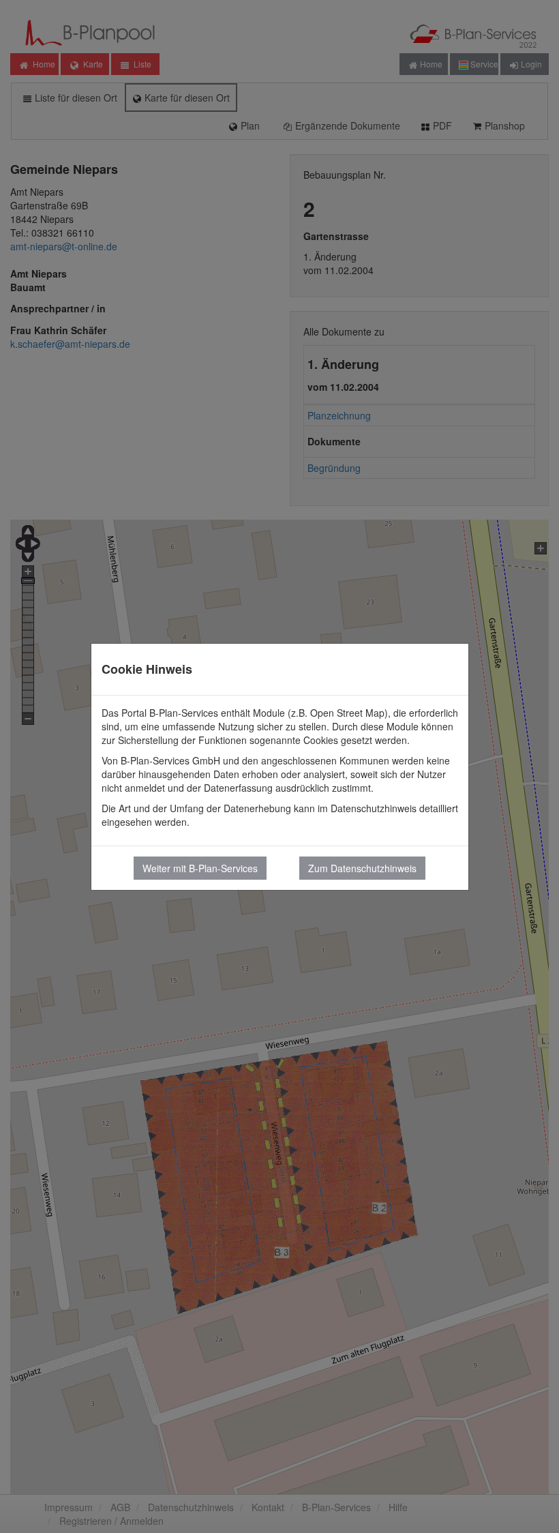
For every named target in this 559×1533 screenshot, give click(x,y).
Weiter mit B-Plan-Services (200, 868)
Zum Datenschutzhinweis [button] (362, 868)
